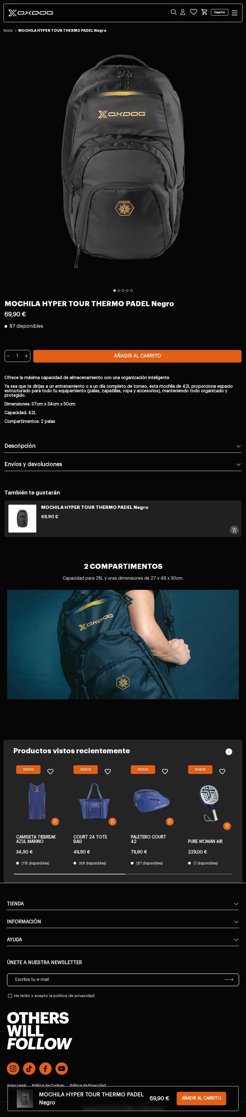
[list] (123, 161)
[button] (204, 12)
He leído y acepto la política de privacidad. (54, 996)
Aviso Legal (16, 1085)
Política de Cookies (48, 1085)
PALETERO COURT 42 (148, 839)
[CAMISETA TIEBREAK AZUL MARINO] (37, 801)
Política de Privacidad (88, 1085)
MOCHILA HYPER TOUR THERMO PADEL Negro (62, 30)
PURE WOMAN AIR (205, 842)
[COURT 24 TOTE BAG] (94, 801)
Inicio (8, 30)
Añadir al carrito (137, 356)
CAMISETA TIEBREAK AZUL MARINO (36, 839)
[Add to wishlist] (50, 771)
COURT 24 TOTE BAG (90, 839)
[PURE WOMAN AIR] (209, 803)
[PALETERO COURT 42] (151, 801)
